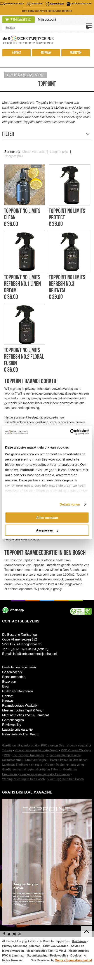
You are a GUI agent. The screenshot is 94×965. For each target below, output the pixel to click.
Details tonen (70, 504)
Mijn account (47, 19)
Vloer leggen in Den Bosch (65, 779)
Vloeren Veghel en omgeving (64, 764)
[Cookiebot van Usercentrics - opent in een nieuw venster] (70, 432)
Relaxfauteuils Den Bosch (20, 734)
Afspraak (46, 52)
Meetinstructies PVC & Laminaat (25, 715)
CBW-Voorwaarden (55, 946)
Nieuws (7, 701)
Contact (16, 52)
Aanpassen (44, 530)
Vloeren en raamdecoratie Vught (36, 750)
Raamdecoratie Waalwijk (19, 705)
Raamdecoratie (28, 745)
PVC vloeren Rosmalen (28, 755)
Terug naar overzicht (26, 75)
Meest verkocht (33, 151)
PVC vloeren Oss (52, 745)
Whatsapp (17, 610)
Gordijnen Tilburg (48, 769)
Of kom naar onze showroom (58, 11)
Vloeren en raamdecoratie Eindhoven (44, 774)
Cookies (76, 955)
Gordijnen (9, 745)
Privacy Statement (14, 946)
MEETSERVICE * (57, 4)
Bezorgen (9, 681)
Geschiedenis (12, 672)
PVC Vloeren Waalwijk (76, 750)
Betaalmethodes (13, 677)
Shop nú (40, 11)
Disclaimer (79, 941)
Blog (5, 686)
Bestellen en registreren (19, 667)
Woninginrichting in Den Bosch (23, 779)
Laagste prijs (59, 151)
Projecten (75, 52)
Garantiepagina (13, 720)
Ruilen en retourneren (17, 691)
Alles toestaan (47, 517)
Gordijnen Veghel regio (18, 769)
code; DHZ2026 (28, 11)
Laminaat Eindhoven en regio (22, 764)
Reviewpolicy (11, 724)
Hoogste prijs (13, 156)
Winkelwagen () (20, 19)
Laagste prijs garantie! (17, 729)
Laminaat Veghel (36, 760)
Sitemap (34, 946)
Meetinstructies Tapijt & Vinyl (22, 710)
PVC (7, 755)
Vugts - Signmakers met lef (73, 960)
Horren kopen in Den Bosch (68, 760)
